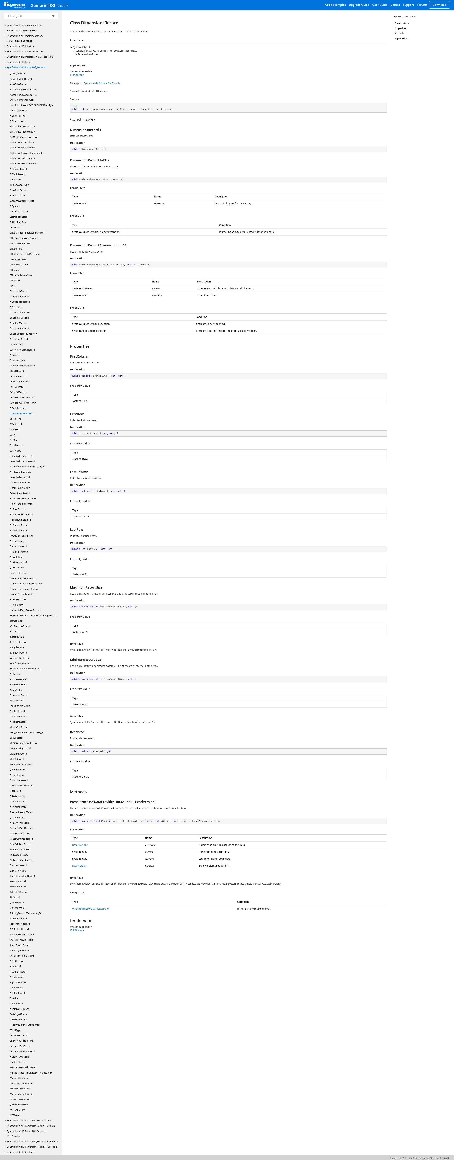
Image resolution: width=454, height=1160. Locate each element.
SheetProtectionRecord (22, 955)
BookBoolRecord (18, 190)
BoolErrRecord (17, 195)
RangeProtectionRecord (22, 876)
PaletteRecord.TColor (21, 812)
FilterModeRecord (19, 530)
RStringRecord (17, 907)
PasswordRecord (20, 822)
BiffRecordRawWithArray (23, 147)
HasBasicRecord (18, 573)
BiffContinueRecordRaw (22, 126)
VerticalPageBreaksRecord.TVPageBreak (31, 1072)
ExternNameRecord (20, 487)
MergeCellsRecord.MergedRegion (27, 732)
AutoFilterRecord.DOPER (23, 89)
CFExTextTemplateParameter (25, 254)
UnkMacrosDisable (19, 1035)
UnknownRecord (20, 1056)
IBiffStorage (16, 620)
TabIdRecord (16, 987)
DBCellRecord (17, 370)
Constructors (401, 23)
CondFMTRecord (18, 323)
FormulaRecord (19, 551)
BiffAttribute (18, 121)
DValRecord (16, 424)
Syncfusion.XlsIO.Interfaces (21, 46)
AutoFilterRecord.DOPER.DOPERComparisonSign (23, 97)
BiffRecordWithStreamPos (23, 163)
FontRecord (17, 541)
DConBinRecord (18, 376)
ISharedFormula (18, 684)
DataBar (15, 355)
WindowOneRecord (20, 1078)
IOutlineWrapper (18, 679)
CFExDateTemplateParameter (25, 238)
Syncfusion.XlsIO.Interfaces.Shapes (25, 51)
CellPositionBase (18, 222)
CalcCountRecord (19, 211)
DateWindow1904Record (23, 365)
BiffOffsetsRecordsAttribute (24, 137)
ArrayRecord (18, 73)
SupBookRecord (18, 982)
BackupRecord (19, 110)
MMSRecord (16, 737)
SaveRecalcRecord (19, 918)
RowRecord (17, 902)
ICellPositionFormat (20, 626)
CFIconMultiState (19, 264)
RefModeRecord (18, 886)
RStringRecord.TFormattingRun (26, 913)
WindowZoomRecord (21, 1093)
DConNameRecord (19, 381)
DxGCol (13, 440)
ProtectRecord (19, 865)
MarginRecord (19, 721)
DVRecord (15, 429)
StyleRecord (17, 977)
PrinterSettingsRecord (21, 838)
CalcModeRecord (18, 216)
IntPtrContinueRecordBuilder (25, 668)
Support (408, 5)
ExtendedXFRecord (20, 477)
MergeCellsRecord (19, 727)
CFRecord (15, 280)
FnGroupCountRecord (21, 535)
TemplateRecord (20, 1008)
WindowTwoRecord (20, 1088)
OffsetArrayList (18, 796)
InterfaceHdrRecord (20, 663)
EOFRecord (15, 450)
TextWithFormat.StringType (24, 1024)
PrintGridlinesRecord (20, 844)
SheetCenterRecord (20, 945)
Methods (399, 33)
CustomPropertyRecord (22, 349)
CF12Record (16, 227)
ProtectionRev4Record (21, 860)
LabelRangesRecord (20, 705)
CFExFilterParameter (20, 243)
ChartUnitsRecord (19, 291)
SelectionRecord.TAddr (22, 934)
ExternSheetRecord (20, 493)
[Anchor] (68, 119)
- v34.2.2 (62, 6)
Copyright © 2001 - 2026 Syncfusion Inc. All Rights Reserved (419, 1157)
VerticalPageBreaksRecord (23, 1067)
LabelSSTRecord (18, 716)
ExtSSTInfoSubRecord (21, 503)
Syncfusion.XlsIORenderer (20, 1152)
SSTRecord (15, 966)
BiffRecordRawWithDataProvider (27, 153)
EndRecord (17, 445)
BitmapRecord (19, 168)
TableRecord (18, 992)
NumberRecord (19, 780)
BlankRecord (18, 174)
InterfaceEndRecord (20, 658)
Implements (401, 38)
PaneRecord (17, 817)
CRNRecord (16, 344)
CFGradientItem (18, 259)
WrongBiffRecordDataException (90, 908)
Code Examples (335, 5)
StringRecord (18, 971)
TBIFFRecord (16, 1003)
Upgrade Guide (359, 5)
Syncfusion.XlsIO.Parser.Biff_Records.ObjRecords (32, 1141)
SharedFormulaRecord (21, 939)
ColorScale (17, 307)
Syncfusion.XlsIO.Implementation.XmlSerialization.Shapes (25, 38)
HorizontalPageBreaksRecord (25, 610)
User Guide (379, 5)
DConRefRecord (18, 392)
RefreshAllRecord (18, 891)
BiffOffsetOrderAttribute (22, 131)
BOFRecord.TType (19, 184)
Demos (395, 5)
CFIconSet (15, 269)
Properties (400, 28)
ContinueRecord (20, 328)
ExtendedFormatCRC (21, 456)
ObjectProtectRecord (21, 785)
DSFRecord (15, 418)
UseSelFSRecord (18, 1062)
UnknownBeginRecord (21, 1040)
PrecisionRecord (20, 833)
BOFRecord (15, 179)
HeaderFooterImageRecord (24, 588)
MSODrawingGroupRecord (24, 743)
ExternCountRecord (20, 482)
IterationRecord (19, 695)
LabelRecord (18, 711)
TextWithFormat (18, 1019)
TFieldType (15, 1030)
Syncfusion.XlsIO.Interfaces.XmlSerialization (30, 56)
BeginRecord (18, 115)
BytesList (16, 206)
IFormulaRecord (18, 642)
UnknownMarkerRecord (22, 1051)
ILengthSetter (17, 647)
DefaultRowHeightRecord (23, 402)
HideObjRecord (18, 599)
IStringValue (16, 689)
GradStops (17, 557)
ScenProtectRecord (20, 923)
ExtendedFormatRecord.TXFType (27, 466)
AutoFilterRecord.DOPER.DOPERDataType (32, 105)
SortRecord (17, 961)
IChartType (15, 631)
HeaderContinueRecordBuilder (26, 583)
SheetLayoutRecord (20, 950)
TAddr (14, 998)
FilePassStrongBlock (20, 519)
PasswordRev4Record (21, 828)
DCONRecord (17, 386)
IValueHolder (16, 700)
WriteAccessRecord (20, 1099)
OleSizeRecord (17, 801)
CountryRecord (19, 339)
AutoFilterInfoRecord (21, 78)
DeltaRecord (18, 408)
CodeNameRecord (19, 296)
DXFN (13, 434)
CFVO (12, 285)
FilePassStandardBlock (21, 514)
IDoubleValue (17, 636)
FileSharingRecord (19, 525)
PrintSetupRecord (19, 854)
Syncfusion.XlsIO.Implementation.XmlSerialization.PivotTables (25, 28)
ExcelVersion (79, 865)
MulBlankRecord (18, 753)
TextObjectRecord (19, 1014)
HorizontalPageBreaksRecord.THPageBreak (33, 615)
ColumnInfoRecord (20, 312)
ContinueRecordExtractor (23, 333)
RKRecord (15, 897)
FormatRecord (19, 546)
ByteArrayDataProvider (22, 200)
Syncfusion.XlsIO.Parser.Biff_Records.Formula (31, 1125)
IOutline (15, 674)
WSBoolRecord (17, 1109)
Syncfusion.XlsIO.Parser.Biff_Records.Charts (30, 1120)
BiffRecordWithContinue (22, 158)
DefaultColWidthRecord (22, 397)
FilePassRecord (17, 509)
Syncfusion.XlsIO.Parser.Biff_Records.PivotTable (32, 1146)
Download (439, 5)
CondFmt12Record (19, 317)
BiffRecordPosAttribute (22, 142)
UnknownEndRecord (20, 1046)
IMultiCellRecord (18, 652)
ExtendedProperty (21, 471)
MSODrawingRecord (20, 748)
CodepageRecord (20, 301)
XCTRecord (15, 1115)
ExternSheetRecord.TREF (23, 498)
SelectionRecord (20, 929)
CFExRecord (16, 248)
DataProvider (18, 360)
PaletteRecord (19, 806)
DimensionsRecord (21, 413)
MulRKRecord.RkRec (20, 764)
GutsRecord (17, 567)
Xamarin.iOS (43, 5)
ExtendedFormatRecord (22, 461)
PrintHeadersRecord (20, 849)
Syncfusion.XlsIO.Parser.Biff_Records (26, 67)
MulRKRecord (17, 759)
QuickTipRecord (18, 870)
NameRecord (18, 769)
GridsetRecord (19, 562)
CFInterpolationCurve (21, 275)
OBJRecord (15, 790)
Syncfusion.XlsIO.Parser (19, 62)
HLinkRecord (16, 604)
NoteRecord (17, 775)
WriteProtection (20, 1104)
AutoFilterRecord (18, 84)
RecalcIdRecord (18, 881)
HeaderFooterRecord (21, 594)
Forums (422, 5)
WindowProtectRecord (22, 1083)
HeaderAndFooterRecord (23, 578)
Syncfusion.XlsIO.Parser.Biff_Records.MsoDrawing (26, 1134)
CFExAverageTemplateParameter (27, 232)
